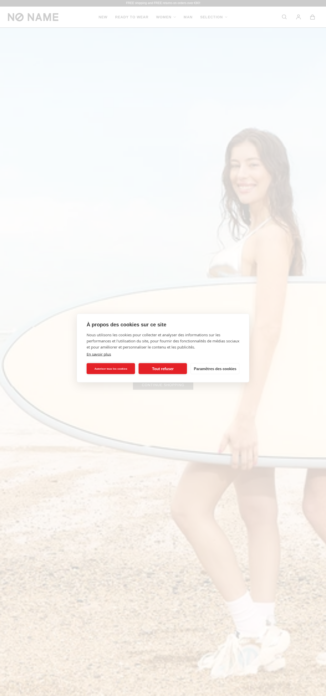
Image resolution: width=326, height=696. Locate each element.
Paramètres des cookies (215, 368)
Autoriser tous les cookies (110, 368)
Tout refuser (163, 368)
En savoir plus (99, 354)
